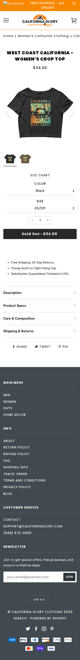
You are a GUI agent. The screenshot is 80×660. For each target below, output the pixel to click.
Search (20, 618)
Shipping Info (15, 467)
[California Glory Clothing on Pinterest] (52, 629)
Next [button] (68, 112)
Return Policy (16, 447)
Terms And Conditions (24, 480)
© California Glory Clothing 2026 (40, 612)
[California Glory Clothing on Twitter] (28, 629)
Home (8, 36)
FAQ (6, 461)
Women (9, 402)
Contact (11, 520)
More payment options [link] (40, 257)
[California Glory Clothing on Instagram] (44, 629)
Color (40, 184)
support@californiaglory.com (32, 526)
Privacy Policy (17, 487)
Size (40, 201)
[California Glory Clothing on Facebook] (36, 629)
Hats (7, 408)
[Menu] (6, 20)
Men (6, 395)
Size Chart (40, 175)
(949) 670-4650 (17, 533)
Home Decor (14, 415)
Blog (7, 494)
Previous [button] (10, 112)
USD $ (38, 599)
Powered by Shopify (48, 618)
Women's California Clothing (43, 36)
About (9, 441)
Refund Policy (16, 454)
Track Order (15, 474)
